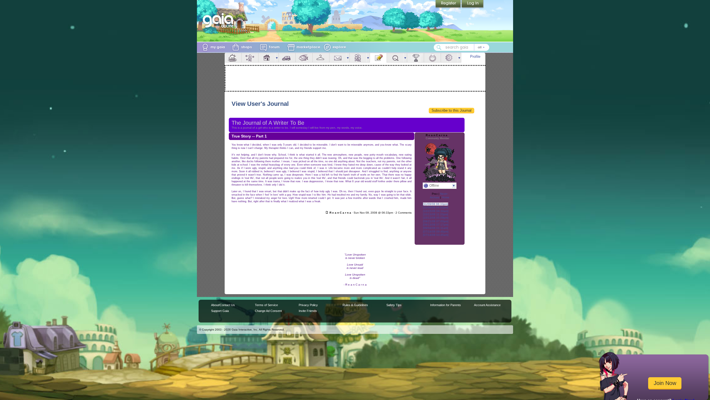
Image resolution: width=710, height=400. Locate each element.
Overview (233, 57)
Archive (434, 197)
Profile (475, 56)
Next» (444, 193)
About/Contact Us (223, 305)
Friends (358, 57)
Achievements (415, 57)
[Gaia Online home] (219, 20)
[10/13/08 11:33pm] (435, 214)
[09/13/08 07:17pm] (435, 224)
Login (473, 4)
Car (287, 57)
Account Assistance (487, 305)
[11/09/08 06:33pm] (435, 204)
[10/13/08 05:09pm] (435, 217)
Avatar (250, 57)
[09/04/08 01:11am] (435, 227)
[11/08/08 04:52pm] (435, 207)
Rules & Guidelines (355, 305)
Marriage (432, 57)
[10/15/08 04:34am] (435, 210)
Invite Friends (308, 310)
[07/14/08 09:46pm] (435, 231)
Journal (378, 57)
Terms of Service (266, 305)
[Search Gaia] (439, 47)
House (266, 57)
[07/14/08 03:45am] (435, 234)
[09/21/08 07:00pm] (435, 221)
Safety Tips (394, 305)
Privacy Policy (308, 305)
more (276, 57)
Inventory (321, 57)
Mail (337, 57)
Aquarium (304, 57)
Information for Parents (445, 305)
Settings (449, 57)
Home (445, 197)
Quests (395, 57)
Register (448, 4)
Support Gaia (220, 310)
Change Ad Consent (268, 310)
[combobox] (461, 47)
